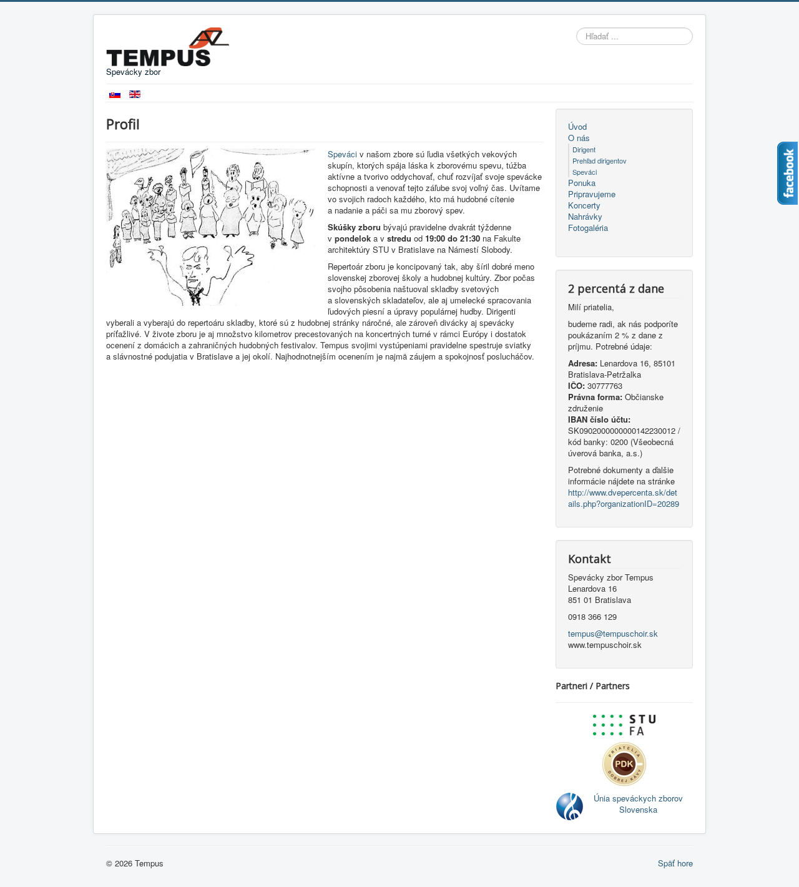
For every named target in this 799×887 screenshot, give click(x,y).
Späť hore (675, 863)
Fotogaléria (588, 227)
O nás (579, 138)
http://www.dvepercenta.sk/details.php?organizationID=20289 (623, 497)
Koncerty (584, 205)
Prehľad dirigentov (599, 160)
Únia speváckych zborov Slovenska (638, 803)
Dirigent (584, 149)
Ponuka (582, 183)
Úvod (577, 126)
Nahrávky (585, 216)
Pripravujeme (591, 194)
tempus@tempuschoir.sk (613, 633)
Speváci (342, 154)
